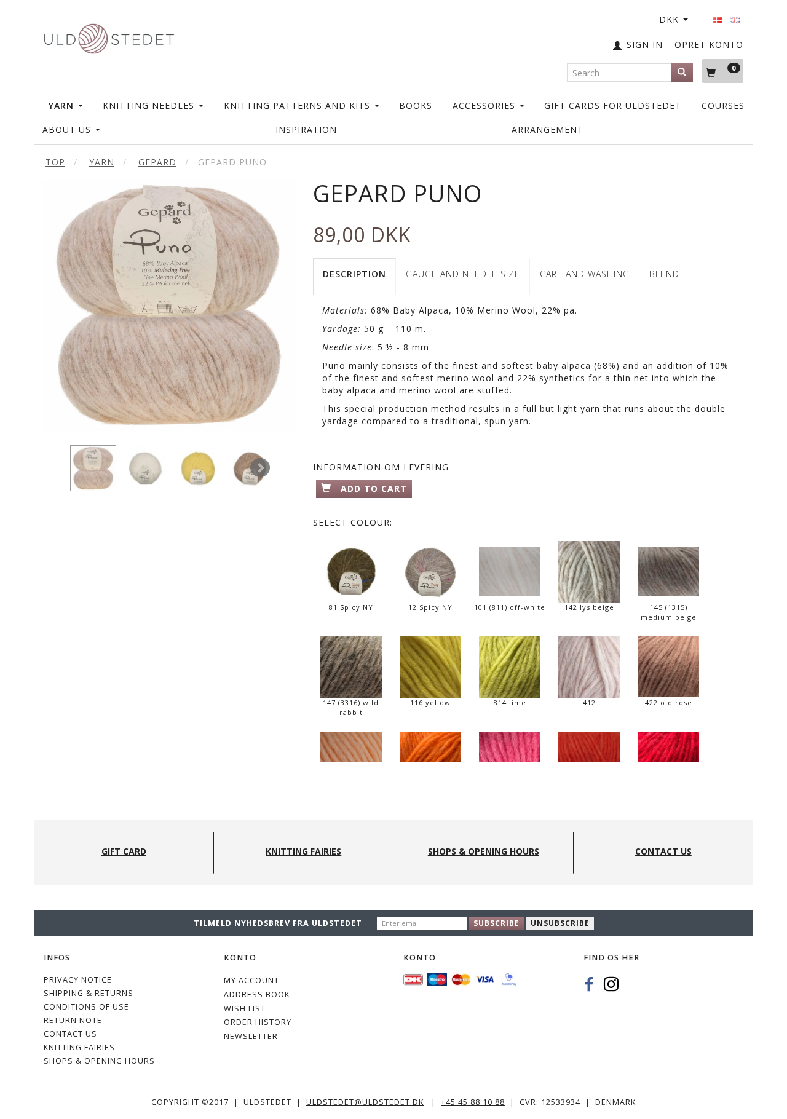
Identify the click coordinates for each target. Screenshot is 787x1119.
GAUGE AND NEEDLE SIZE (463, 274)
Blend (664, 274)
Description (354, 274)
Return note (73, 1020)
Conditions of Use (86, 1007)
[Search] (682, 72)
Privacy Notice (78, 980)
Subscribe (496, 923)
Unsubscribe (560, 923)
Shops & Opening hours (99, 1061)
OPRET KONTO (708, 44)
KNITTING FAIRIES (79, 1047)
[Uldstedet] (109, 36)
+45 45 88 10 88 (473, 1102)
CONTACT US (70, 1034)
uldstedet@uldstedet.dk (365, 1102)
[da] (717, 16)
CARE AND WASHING (585, 274)
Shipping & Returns (88, 993)
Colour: (352, 522)
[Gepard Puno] (169, 305)
